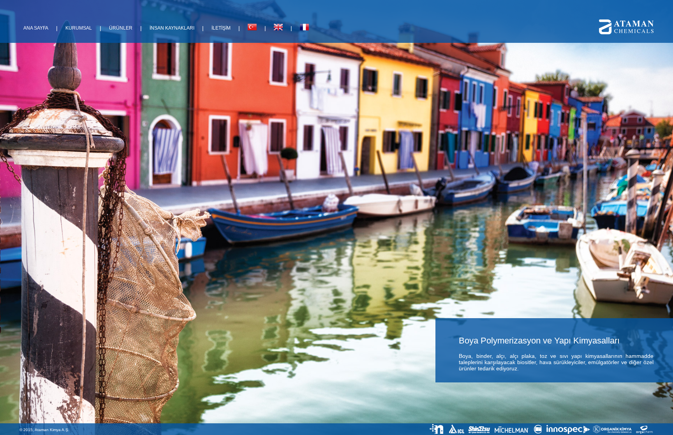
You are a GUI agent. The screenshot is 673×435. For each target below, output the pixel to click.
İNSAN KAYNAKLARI (172, 28)
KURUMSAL (78, 28)
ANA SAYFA (35, 28)
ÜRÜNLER (120, 28)
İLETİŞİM (221, 28)
